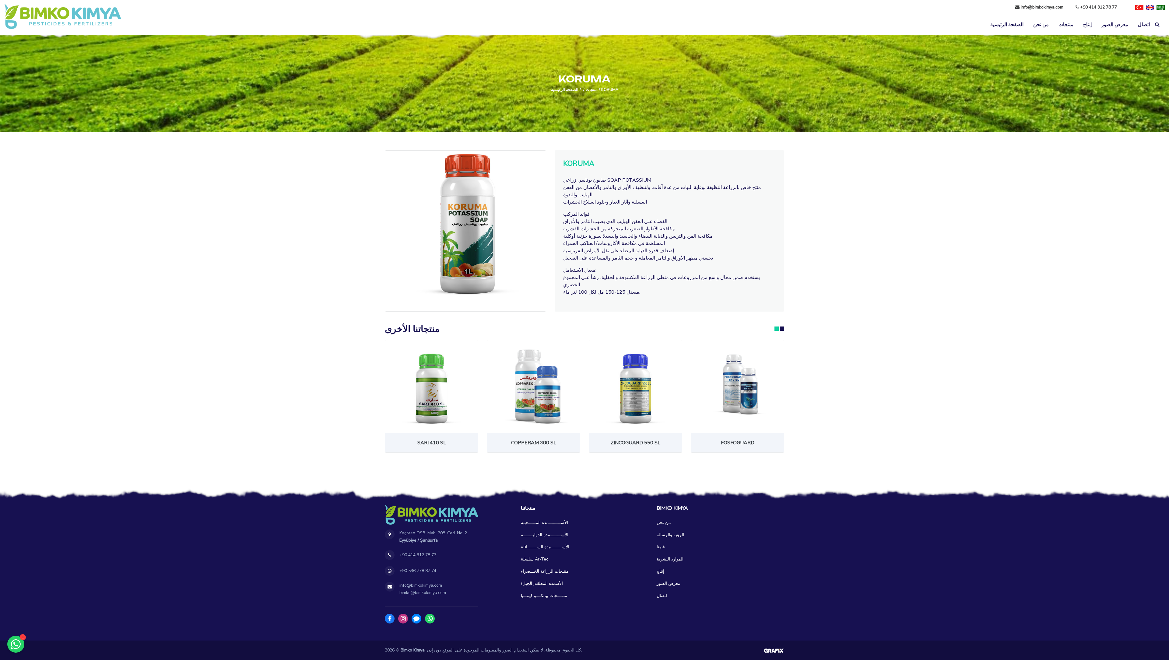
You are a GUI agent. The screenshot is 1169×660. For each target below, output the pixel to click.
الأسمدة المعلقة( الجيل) (542, 583)
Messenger (416, 618)
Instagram (403, 618)
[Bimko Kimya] (62, 16)
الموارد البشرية (670, 559)
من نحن (1041, 24)
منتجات (1065, 24)
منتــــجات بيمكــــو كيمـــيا (544, 596)
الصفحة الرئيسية (1006, 24)
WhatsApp (430, 618)
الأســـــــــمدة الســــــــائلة (545, 547)
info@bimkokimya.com (1042, 7)
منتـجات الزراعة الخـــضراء (545, 571)
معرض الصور (1114, 24)
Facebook (390, 618)
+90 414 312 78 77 (1098, 7)
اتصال (1144, 24)
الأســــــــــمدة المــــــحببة (544, 523)
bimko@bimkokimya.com (422, 592)
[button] (776, 329)
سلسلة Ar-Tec (534, 559)
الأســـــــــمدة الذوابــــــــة (544, 535)
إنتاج (1087, 24)
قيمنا (661, 547)
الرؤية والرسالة (670, 535)
